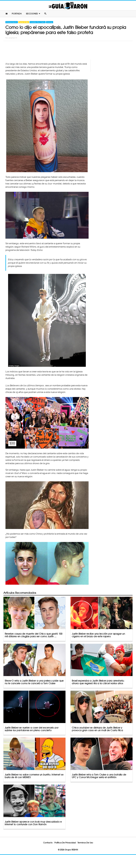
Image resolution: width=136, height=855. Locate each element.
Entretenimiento (11, 22)
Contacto (48, 842)
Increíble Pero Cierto (37, 22)
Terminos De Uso (85, 842)
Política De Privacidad (65, 842)
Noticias (49, 22)
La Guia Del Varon (68, 5)
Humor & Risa (23, 22)
